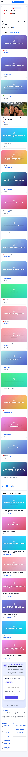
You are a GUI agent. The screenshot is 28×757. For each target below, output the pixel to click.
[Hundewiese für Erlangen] (14, 526)
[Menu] (26, 2)
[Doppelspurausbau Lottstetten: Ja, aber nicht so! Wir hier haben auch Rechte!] (14, 546)
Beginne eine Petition (18, 1)
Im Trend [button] (5, 32)
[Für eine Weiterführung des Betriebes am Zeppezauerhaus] (14, 505)
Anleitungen (5, 723)
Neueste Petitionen (14, 32)
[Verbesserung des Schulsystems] (14, 630)
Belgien (7, 10)
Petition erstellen (12, 697)
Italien (7, 13)
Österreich (17, 8)
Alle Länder (8, 8)
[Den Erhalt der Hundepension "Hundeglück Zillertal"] (14, 567)
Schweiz (14, 13)
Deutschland (16, 10)
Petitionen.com (5, 1)
